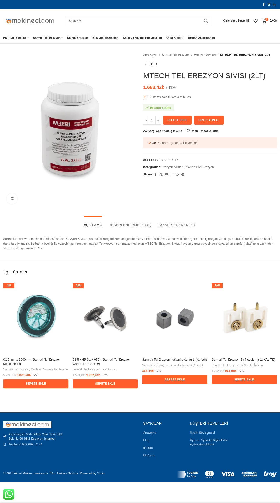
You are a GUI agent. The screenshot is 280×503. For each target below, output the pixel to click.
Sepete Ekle (177, 120)
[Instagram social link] (268, 4)
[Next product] (156, 64)
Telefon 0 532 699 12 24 (25, 444)
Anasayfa (149, 432)
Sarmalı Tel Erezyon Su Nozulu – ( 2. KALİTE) (243, 359)
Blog (146, 440)
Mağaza (148, 455)
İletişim (148, 447)
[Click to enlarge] (12, 198)
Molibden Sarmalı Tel (44, 369)
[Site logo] (30, 20)
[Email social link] (167, 174)
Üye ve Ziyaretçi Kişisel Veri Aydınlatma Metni (209, 442)
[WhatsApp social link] (177, 174)
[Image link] (27, 424)
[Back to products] (151, 64)
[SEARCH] (206, 21)
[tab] (93, 223)
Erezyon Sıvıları (205, 54)
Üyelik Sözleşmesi (202, 432)
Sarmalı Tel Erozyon (176, 54)
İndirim (63, 369)
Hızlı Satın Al (208, 120)
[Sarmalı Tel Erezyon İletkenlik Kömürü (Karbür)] (174, 317)
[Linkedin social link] (274, 4)
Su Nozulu (245, 365)
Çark (103, 369)
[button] (35, 383)
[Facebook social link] (263, 4)
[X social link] (161, 174)
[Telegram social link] (183, 174)
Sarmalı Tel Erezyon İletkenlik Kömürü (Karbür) (174, 359)
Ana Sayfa (150, 54)
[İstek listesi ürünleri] (255, 20)
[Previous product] (146, 64)
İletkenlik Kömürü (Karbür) (186, 365)
